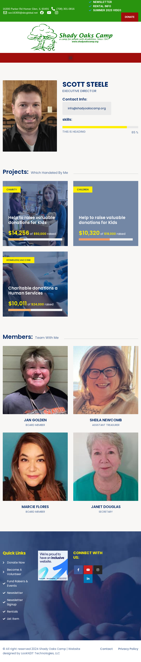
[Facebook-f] (78, 569)
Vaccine (25, 260)
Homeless (12, 260)
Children (83, 189)
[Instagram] (97, 569)
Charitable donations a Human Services (33, 290)
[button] (71, 58)
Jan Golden (35, 420)
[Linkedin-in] (88, 578)
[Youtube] (88, 569)
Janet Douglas (106, 506)
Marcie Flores (35, 506)
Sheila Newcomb (106, 420)
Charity (11, 189)
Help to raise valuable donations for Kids (31, 220)
